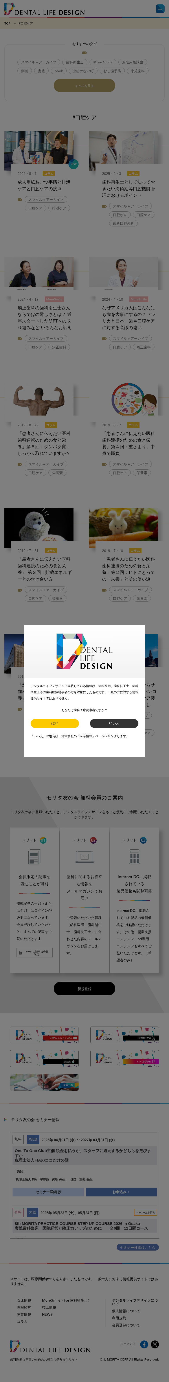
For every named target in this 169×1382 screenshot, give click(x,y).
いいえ (114, 723)
